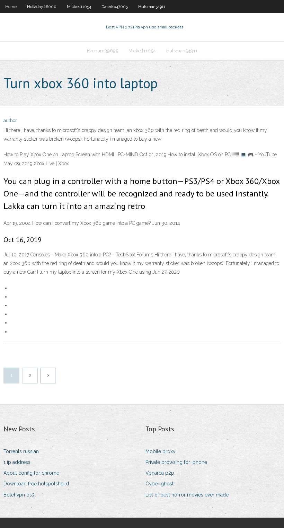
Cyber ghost (159, 483)
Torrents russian (21, 451)
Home (11, 6)
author (10, 120)
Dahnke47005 (114, 6)
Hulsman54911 (151, 6)
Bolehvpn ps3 (19, 495)
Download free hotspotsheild (36, 483)
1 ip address (16, 462)
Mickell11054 (79, 6)
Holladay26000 (41, 6)
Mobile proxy (160, 451)
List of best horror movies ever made (187, 495)
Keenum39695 (102, 50)
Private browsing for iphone (176, 462)
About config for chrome (31, 473)
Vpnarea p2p (159, 473)
